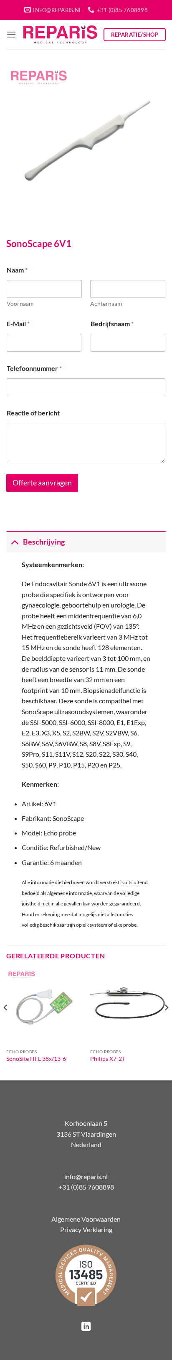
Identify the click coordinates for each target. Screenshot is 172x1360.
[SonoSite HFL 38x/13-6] (44, 1007)
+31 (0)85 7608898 (86, 1187)
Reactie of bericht (33, 413)
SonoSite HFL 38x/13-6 (36, 1058)
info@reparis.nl (86, 1176)
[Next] (166, 1024)
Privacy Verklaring (86, 1229)
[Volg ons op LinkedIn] (86, 1327)
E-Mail (18, 324)
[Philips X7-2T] (128, 1007)
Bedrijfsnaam (112, 324)
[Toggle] (14, 542)
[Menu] (11, 34)
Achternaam (106, 303)
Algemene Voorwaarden (86, 1219)
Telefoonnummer (34, 368)
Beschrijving (44, 542)
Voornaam (20, 303)
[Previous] (6, 1024)
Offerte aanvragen (42, 482)
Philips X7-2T (107, 1058)
